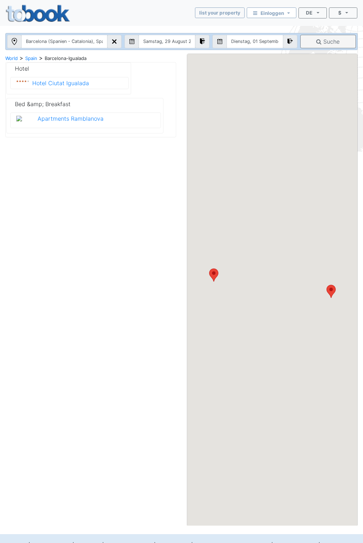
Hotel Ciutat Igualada (60, 83)
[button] (331, 291)
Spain (31, 58)
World (11, 58)
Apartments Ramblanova (71, 118)
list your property (219, 13)
